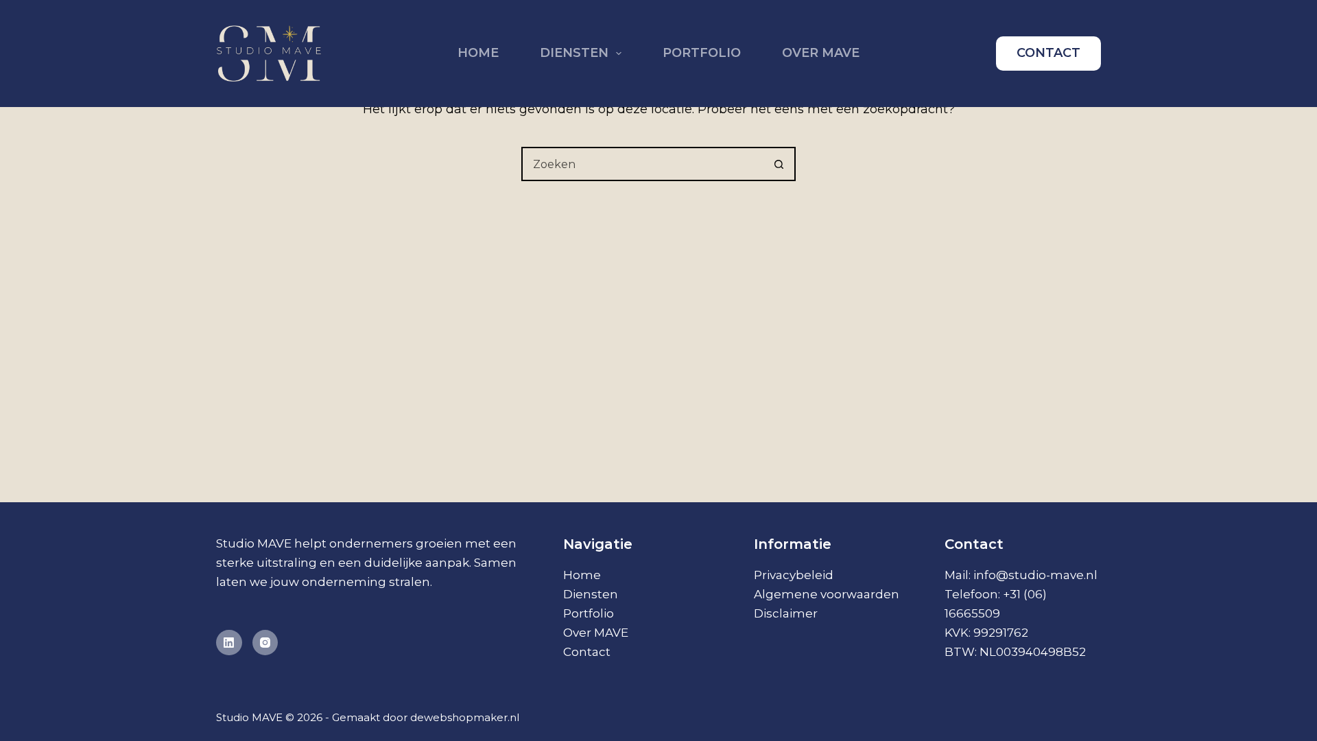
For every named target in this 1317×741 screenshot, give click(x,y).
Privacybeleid (793, 575)
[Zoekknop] (778, 164)
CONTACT (1048, 52)
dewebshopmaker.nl (464, 717)
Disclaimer (786, 613)
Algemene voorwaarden (826, 594)
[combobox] (643, 164)
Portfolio (702, 52)
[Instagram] (265, 643)
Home (478, 52)
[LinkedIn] (229, 643)
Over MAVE (820, 52)
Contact (586, 652)
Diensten (574, 52)
